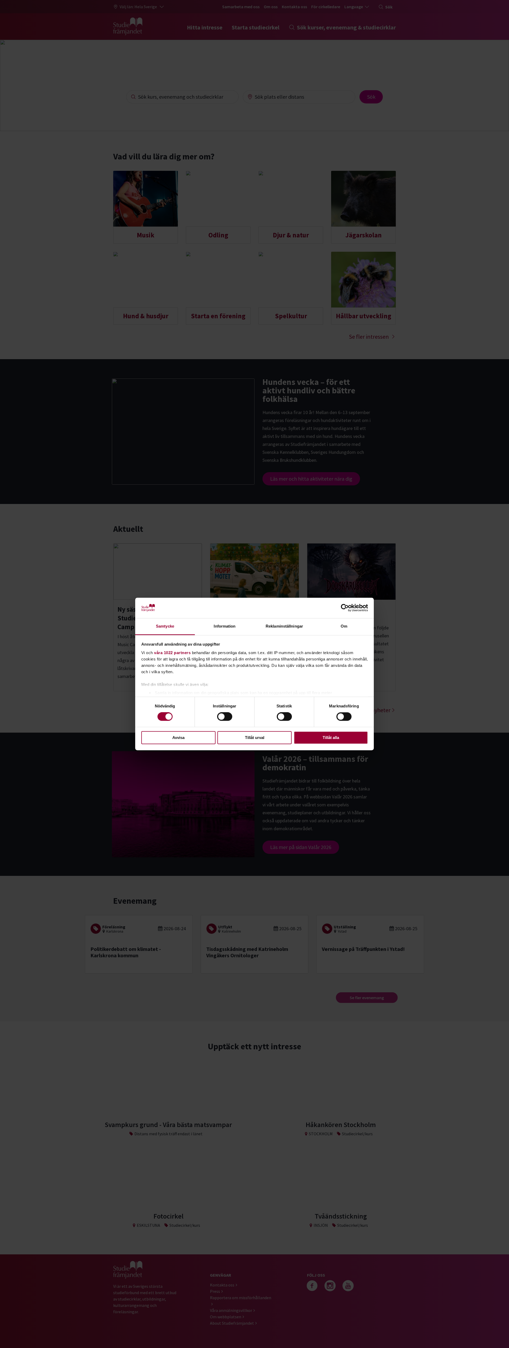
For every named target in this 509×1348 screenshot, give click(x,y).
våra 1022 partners (172, 652)
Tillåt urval (254, 737)
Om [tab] (344, 626)
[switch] (224, 716)
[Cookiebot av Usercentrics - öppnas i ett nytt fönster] (345, 608)
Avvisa (178, 737)
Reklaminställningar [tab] (284, 626)
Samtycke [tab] (165, 626)
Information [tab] (224, 626)
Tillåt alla (331, 737)
